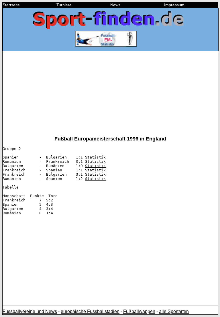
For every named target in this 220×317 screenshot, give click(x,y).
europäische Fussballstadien (90, 311)
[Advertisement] (110, 96)
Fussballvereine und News (30, 311)
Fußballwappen (139, 311)
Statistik (95, 157)
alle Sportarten (174, 311)
